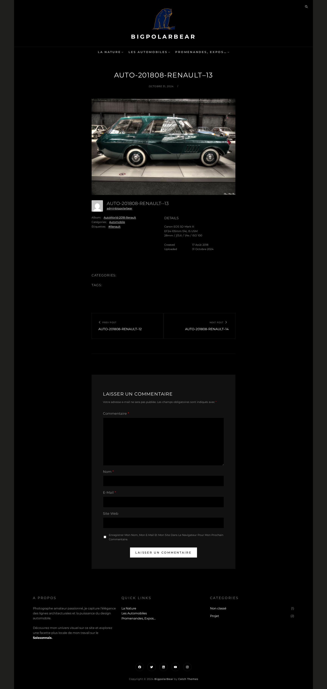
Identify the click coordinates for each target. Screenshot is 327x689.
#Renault (114, 226)
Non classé (218, 608)
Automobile (117, 222)
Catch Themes (188, 678)
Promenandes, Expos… (201, 52)
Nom (108, 472)
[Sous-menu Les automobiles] (169, 52)
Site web (110, 513)
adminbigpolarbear (119, 208)
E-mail (109, 492)
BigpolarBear (163, 36)
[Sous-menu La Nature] (122, 52)
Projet (214, 616)
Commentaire (116, 413)
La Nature (109, 52)
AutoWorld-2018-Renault (120, 217)
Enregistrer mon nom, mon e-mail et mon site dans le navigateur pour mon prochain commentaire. (166, 537)
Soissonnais (42, 638)
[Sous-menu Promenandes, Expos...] (228, 52)
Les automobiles (147, 52)
